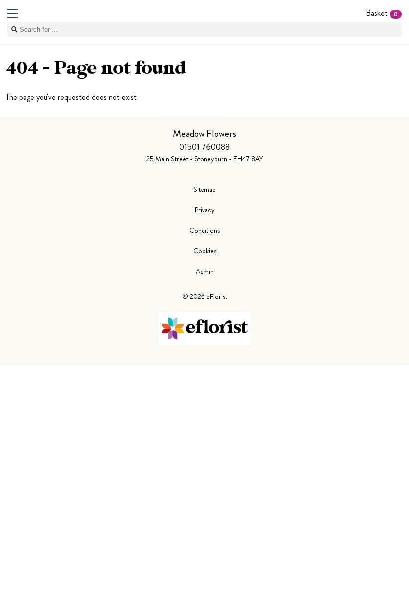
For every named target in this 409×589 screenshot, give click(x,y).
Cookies (204, 251)
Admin (205, 271)
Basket (382, 13)
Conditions (204, 230)
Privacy (205, 210)
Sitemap (204, 189)
